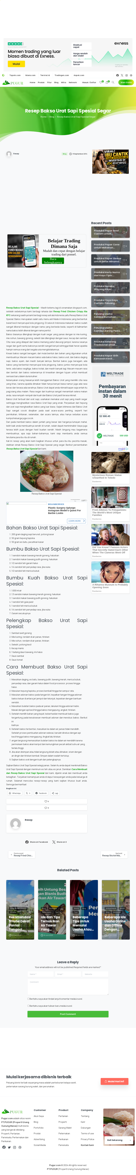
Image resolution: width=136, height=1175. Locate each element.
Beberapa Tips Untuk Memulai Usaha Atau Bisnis (82, 923)
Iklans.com (30, 75)
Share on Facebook (39, 842)
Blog (51, 116)
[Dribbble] (131, 75)
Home (44, 116)
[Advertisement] (68, 18)
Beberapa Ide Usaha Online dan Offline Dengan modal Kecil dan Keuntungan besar (115, 923)
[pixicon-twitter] (9, 1147)
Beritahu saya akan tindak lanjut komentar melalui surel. (56, 998)
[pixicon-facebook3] (4, 1147)
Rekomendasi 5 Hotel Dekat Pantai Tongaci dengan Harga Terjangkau (20, 923)
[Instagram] (126, 75)
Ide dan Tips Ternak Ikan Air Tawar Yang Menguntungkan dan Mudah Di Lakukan (52, 923)
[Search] (113, 82)
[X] (122, 75)
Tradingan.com (62, 75)
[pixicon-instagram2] (14, 1147)
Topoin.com (15, 75)
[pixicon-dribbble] (20, 1147)
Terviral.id (45, 75)
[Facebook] (117, 75)
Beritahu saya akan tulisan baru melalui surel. (51, 1005)
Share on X (62, 842)
